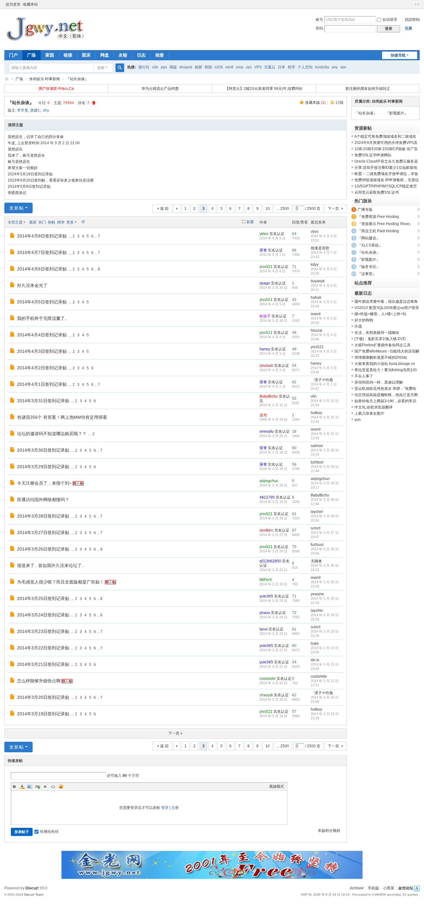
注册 (408, 28)
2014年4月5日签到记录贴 (42, 301)
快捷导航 (398, 55)
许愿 (358, 326)
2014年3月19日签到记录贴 (43, 713)
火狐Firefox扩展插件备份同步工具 (382, 345)
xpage (264, 283)
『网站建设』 (369, 238)
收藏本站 (30, 4)
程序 (291, 67)
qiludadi (266, 365)
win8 (229, 67)
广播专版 (365, 209)
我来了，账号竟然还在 (26, 155)
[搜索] (119, 67)
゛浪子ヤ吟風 (322, 380)
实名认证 (276, 234)
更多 (70, 222)
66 (294, 250)
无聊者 (316, 561)
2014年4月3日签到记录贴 (42, 351)
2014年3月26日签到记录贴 (43, 548)
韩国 (208, 67)
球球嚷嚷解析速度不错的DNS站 (380, 357)
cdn (155, 67)
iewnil (316, 314)
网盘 (104, 55)
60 (294, 448)
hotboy (316, 413)
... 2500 (283, 208)
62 (294, 382)
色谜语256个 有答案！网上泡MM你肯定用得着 (62, 417)
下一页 (333, 208)
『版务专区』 (369, 267)
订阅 (339, 102)
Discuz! (32, 888)
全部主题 (15, 222)
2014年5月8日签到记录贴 (29, 186)
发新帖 (16, 207)
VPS (258, 67)
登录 (165, 807)
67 (294, 530)
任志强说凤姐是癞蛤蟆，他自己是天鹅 (386, 395)
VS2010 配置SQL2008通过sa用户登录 (386, 308)
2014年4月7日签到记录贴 (42, 252)
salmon (317, 446)
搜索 (101, 68)
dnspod (185, 67)
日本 (281, 67)
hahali (316, 297)
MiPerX (265, 580)
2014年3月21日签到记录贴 (43, 664)
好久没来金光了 (32, 285)
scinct (315, 528)
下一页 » (175, 733)
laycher (317, 512)
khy (46, 110)
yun (357, 419)
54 (294, 365)
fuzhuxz (317, 544)
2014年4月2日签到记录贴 (42, 367)
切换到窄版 (417, 4)
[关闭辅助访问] (411, 4)
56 (294, 464)
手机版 (373, 888)
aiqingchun (268, 481)
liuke (315, 643)
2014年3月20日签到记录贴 (43, 697)
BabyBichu (268, 396)
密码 (319, 28)
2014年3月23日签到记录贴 (43, 631)
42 (294, 299)
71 (294, 267)
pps (164, 67)
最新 (33, 222)
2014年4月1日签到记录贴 (42, 384)
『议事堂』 (367, 274)
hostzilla (322, 67)
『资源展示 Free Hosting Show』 (385, 224)
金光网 (6, 79)
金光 (263, 415)
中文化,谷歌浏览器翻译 (373, 407)
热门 (42, 222)
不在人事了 (363, 376)
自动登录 (389, 19)
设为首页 (13, 4)
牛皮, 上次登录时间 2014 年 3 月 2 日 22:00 (44, 143)
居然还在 (15, 149)
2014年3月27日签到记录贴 (43, 532)
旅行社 (144, 67)
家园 (49, 55)
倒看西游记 (17, 193)
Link (37, 786)
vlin (314, 396)
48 (294, 332)
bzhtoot (317, 462)
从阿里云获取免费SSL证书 (376, 192)
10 (267, 208)
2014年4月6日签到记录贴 (42, 268)
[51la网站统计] (417, 888)
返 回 (164, 208)
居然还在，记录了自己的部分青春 (36, 137)
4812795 (267, 497)
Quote (45, 786)
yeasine (317, 594)
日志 (141, 55)
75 (294, 547)
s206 (218, 67)
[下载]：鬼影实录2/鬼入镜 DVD (380, 339)
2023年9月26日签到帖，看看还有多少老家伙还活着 (51, 180)
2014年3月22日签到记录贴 (43, 647)
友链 (123, 55)
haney (264, 349)
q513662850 (270, 561)
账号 (319, 19)
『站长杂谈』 (77, 79)
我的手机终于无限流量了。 (43, 318)
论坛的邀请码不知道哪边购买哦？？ (52, 433)
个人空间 (305, 67)
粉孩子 (265, 316)
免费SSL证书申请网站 (372, 155)
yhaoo (264, 613)
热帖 (51, 222)
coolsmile (267, 678)
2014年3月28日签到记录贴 (43, 516)
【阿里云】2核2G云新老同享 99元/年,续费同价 (264, 88)
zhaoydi (266, 695)
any (335, 67)
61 (294, 514)
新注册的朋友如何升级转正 (367, 88)
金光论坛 (405, 888)
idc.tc (315, 660)
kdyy (314, 264)
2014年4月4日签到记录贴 (42, 334)
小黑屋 (388, 888)
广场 (31, 55)
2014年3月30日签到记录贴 (43, 450)
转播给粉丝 (49, 831)
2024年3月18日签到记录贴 (30, 174)
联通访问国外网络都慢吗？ (43, 499)
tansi (263, 629)
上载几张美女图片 (369, 413)
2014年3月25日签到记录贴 (43, 598)
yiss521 (266, 267)
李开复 (22, 110)
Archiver (357, 888)
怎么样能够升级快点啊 (39, 680)
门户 (13, 55)
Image (30, 786)
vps (249, 67)
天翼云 (269, 67)
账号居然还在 (19, 161)
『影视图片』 (397, 113)
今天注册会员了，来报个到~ (44, 483)
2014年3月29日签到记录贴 (43, 466)
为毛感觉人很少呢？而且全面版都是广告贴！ (60, 581)
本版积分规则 (329, 830)
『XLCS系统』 (370, 245)
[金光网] (48, 29)
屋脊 (263, 250)
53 (294, 398)
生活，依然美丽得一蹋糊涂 (376, 332)
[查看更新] (82, 222)
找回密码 (412, 19)
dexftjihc (266, 530)
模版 (173, 67)
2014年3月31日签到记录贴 (43, 400)
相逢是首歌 (320, 248)
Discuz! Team (33, 894)
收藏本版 (315, 102)
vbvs (314, 231)
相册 (159, 55)
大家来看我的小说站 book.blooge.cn (384, 364)
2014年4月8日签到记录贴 (42, 235)
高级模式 (276, 786)
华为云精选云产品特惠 (160, 88)
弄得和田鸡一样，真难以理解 (378, 382)
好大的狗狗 (363, 320)
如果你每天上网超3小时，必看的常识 (385, 401)
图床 (86, 55)
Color (22, 786)
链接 (68, 55)
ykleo (263, 234)
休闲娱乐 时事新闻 (44, 79)
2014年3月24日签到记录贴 (43, 614)
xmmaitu (266, 431)
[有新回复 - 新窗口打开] (12, 236)
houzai (316, 330)
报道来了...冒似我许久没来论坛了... (51, 565)
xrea (239, 67)
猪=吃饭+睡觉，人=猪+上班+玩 (380, 314)
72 (294, 613)
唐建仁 (35, 110)
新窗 (250, 222)
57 (294, 711)
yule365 (266, 596)
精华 (61, 222)
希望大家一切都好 (23, 168)
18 (294, 431)
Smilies (61, 786)
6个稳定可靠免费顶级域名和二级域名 (385, 136)
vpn (343, 67)
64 (294, 234)
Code (53, 786)
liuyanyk (318, 281)
